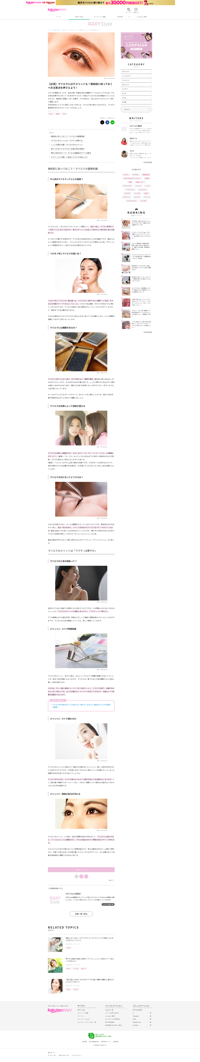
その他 (124, 102)
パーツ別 (76, 968)
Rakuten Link (137, 1022)
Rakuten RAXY (57, 10)
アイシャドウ (127, 186)
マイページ (81, 1016)
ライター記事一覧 (108, 904)
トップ (58, 17)
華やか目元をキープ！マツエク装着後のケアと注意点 (71, 153)
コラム (124, 98)
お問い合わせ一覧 (64, 1055)
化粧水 (146, 193)
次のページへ (81, 869)
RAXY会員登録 (137, 1010)
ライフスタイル (131, 201)
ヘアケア (125, 89)
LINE (134, 1019)
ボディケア (125, 85)
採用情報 (115, 1041)
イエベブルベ (142, 189)
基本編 (57, 114)
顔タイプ (84, 968)
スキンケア (125, 71)
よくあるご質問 (142, 17)
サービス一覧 (51, 1055)
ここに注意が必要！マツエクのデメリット (67, 144)
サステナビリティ (77, 1055)
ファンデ (146, 197)
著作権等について (106, 1041)
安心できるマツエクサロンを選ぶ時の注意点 (67, 148)
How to (50, 114)
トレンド (138, 186)
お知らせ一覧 (109, 1010)
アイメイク (56, 111)
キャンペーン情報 (100, 17)
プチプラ (127, 193)
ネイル (124, 93)
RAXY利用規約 (109, 1022)
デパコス (137, 197)
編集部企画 (146, 174)
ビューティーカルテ (84, 1019)
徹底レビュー (140, 182)
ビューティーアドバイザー (86, 1022)
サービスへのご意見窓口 (112, 1019)
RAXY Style (79, 17)
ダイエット (127, 197)
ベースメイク (126, 76)
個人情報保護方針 (94, 1041)
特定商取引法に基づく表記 (113, 1025)
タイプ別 (143, 201)
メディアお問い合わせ (112, 1013)
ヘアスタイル (130, 189)
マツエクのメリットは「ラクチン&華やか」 (67, 140)
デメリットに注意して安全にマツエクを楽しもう (69, 157)
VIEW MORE (147, 162)
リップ (147, 186)
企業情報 (84, 1041)
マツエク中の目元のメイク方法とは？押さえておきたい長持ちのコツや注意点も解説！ (81, 705)
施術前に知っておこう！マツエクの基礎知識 (67, 136)
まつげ (64, 114)
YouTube (135, 1025)
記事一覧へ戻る (81, 914)
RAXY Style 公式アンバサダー (132, 178)
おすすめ (76, 989)
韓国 (130, 182)
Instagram (136, 1016)
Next (111, 880)
